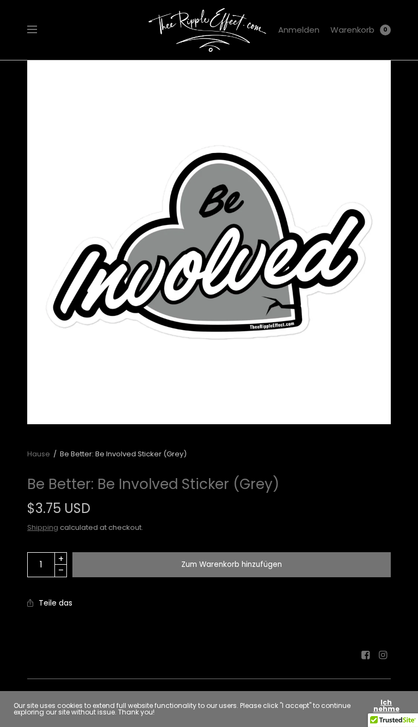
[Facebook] (366, 655)
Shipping (42, 527)
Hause (38, 454)
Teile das (55, 603)
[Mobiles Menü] (39, 30)
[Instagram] (383, 655)
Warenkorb (352, 29)
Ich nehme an (386, 709)
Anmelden (298, 29)
